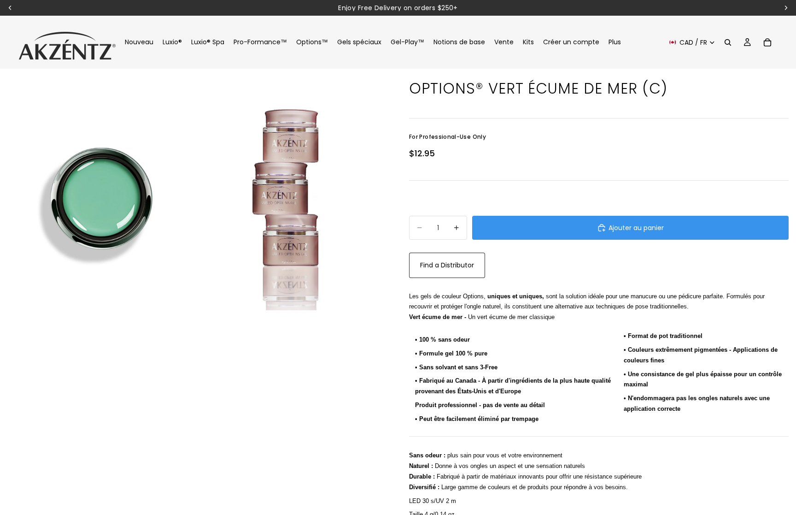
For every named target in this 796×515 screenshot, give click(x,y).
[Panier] (767, 42)
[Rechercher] (728, 42)
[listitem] (615, 42)
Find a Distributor (447, 265)
